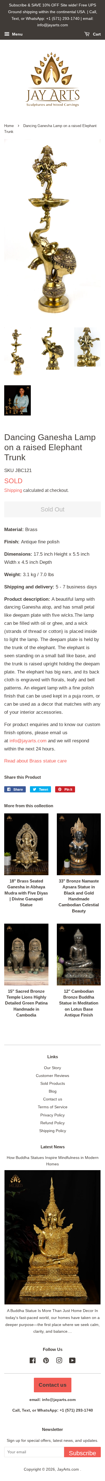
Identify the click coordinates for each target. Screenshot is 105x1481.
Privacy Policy (52, 1115)
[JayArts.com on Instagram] (59, 1361)
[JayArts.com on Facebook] (32, 1361)
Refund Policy (52, 1123)
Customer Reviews (52, 1075)
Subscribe (82, 1453)
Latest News (53, 1146)
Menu (17, 34)
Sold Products (52, 1083)
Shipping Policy (52, 1130)
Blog (53, 1091)
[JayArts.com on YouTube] (72, 1361)
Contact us (52, 1099)
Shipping (13, 490)
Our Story (52, 1067)
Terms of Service (52, 1107)
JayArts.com (68, 1469)
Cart (96, 34)
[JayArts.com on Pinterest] (46, 1361)
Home (9, 126)
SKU (18, 470)
